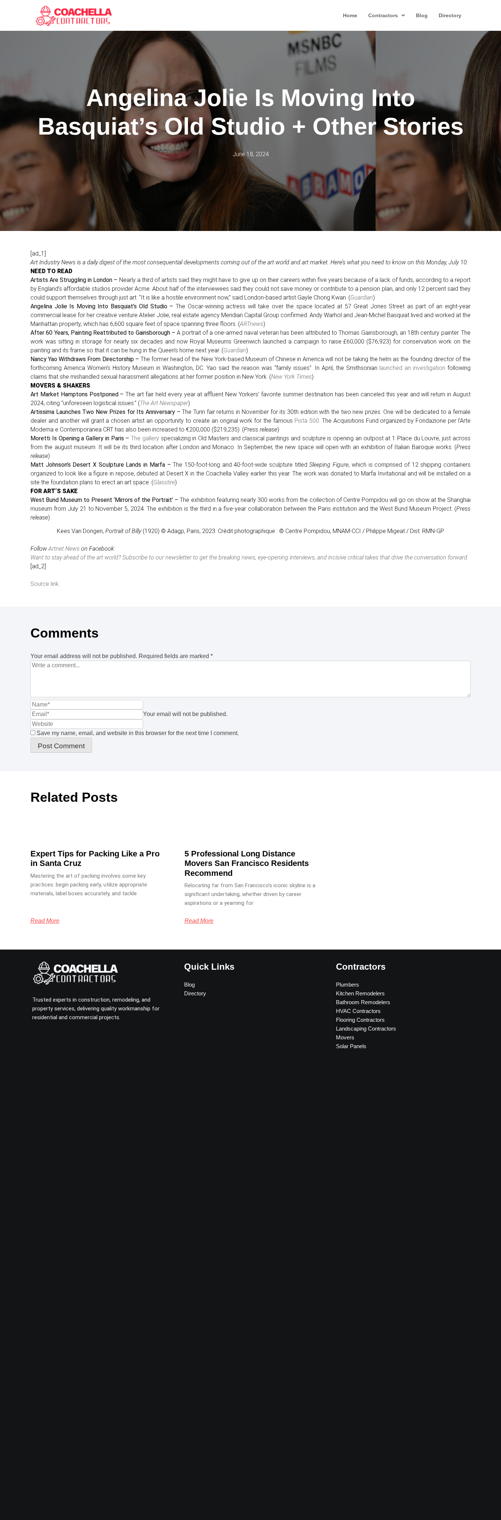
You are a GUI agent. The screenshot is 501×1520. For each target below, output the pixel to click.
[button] (386, 15)
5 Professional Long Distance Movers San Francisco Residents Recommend (246, 863)
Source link (44, 583)
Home (350, 15)
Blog (422, 15)
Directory (450, 15)
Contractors (383, 15)
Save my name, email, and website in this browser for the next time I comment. (138, 733)
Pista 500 (307, 420)
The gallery (145, 438)
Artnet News (64, 548)
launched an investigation (412, 367)
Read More (44, 921)
